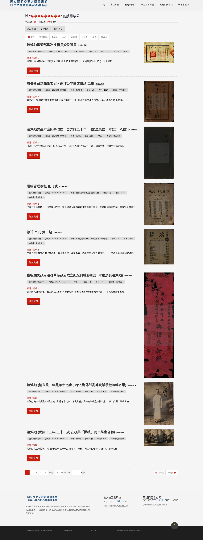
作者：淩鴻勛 (76, 136)
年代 (94, 37)
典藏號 (55, 37)
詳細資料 (33, 70)
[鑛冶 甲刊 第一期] (159, 246)
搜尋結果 (29, 22)
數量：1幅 (89, 392)
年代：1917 (103, 90)
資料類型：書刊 (35, 90)
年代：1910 (101, 392)
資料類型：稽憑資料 (36, 51)
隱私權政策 (68, 530)
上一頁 (161, 473)
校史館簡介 (130, 4)
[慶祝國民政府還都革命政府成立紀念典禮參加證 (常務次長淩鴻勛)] (159, 325)
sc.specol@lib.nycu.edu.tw (116, 506)
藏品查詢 (114, 4)
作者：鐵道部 (79, 51)
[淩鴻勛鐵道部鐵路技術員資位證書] (159, 52)
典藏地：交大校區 (120, 51)
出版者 (85, 37)
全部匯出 (44, 29)
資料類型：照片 (35, 392)
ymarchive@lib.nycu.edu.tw (155, 504)
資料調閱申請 (166, 4)
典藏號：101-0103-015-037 (55, 193)
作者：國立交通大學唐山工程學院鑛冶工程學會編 (89, 239)
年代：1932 (105, 51)
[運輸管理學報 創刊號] (159, 204)
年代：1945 (120, 193)
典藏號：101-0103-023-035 (59, 282)
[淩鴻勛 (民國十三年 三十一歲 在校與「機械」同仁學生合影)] (159, 437)
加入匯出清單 (82, 45)
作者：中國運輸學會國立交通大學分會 (85, 193)
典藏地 (104, 37)
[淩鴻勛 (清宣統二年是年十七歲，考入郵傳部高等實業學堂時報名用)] (159, 403)
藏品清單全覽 (147, 4)
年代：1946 (100, 282)
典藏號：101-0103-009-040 (55, 136)
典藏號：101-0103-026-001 (55, 392)
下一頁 (170, 473)
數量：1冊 (90, 90)
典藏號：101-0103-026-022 (55, 439)
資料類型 (43, 37)
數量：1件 (87, 282)
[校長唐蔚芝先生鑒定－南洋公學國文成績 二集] (159, 101)
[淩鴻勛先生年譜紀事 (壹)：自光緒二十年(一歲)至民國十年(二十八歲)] (159, 153)
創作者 (74, 37)
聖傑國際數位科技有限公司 (133, 530)
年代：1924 (101, 439)
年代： (99, 136)
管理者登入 (183, 4)
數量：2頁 (92, 51)
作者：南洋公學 (76, 90)
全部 (32, 37)
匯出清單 (58, 29)
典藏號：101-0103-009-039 (55, 90)
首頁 (103, 4)
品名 (64, 37)
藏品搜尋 (31, 29)
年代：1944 (128, 239)
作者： (76, 282)
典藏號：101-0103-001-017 (59, 51)
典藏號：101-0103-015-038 (55, 239)
